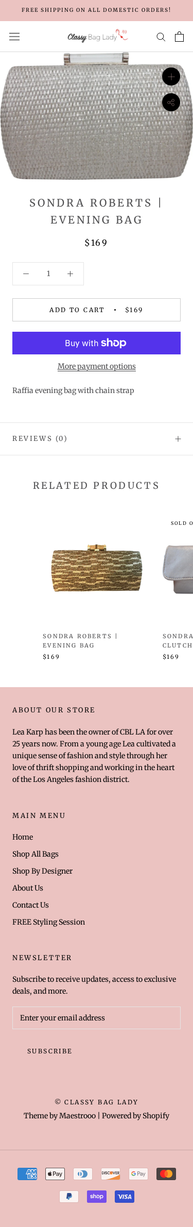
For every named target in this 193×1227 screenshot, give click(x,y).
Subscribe (50, 1051)
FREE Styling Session (48, 922)
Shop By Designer (42, 871)
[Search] (161, 36)
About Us (27, 888)
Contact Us (30, 905)
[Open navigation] (14, 36)
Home (22, 837)
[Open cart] (179, 36)
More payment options (97, 366)
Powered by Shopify (135, 1115)
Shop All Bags (35, 854)
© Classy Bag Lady (97, 1102)
